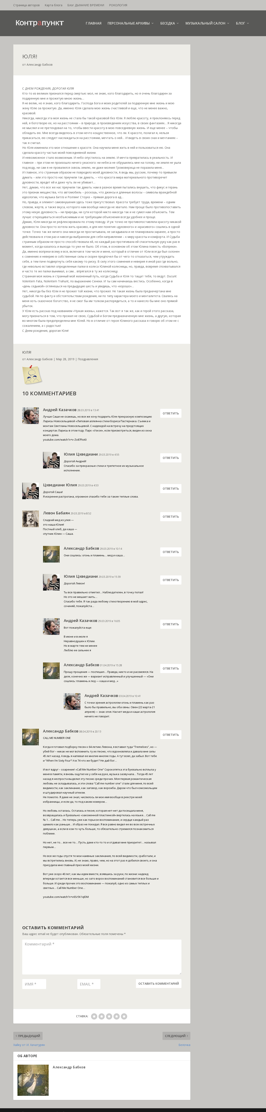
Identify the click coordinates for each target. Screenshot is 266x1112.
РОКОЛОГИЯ (118, 5)
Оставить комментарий (158, 983)
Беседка (167, 24)
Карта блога (53, 5)
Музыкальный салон (205, 24)
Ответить (171, 413)
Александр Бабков (40, 64)
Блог (240, 24)
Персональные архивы (129, 24)
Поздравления (88, 359)
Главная (93, 24)
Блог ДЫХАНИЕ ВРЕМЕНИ (85, 5)
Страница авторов (26, 5)
